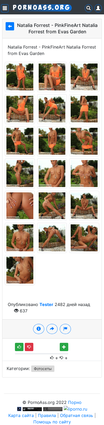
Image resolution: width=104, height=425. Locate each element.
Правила (47, 415)
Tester (46, 304)
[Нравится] (19, 347)
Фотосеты (43, 368)
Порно (75, 402)
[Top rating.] (32, 408)
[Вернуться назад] (10, 26)
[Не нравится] (29, 347)
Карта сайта (21, 415)
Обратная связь (76, 415)
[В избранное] (64, 347)
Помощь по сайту (52, 421)
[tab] (38, 329)
